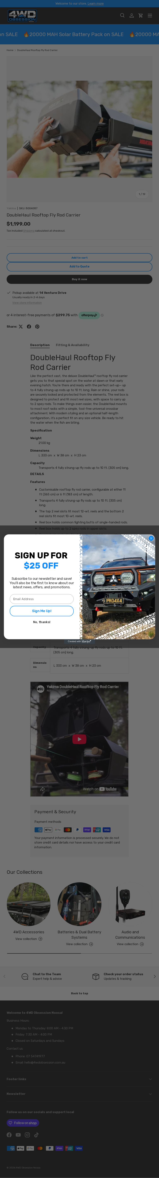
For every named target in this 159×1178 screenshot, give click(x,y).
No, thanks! (41, 622)
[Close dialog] (151, 538)
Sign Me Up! (42, 611)
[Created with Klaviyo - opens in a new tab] (79, 641)
